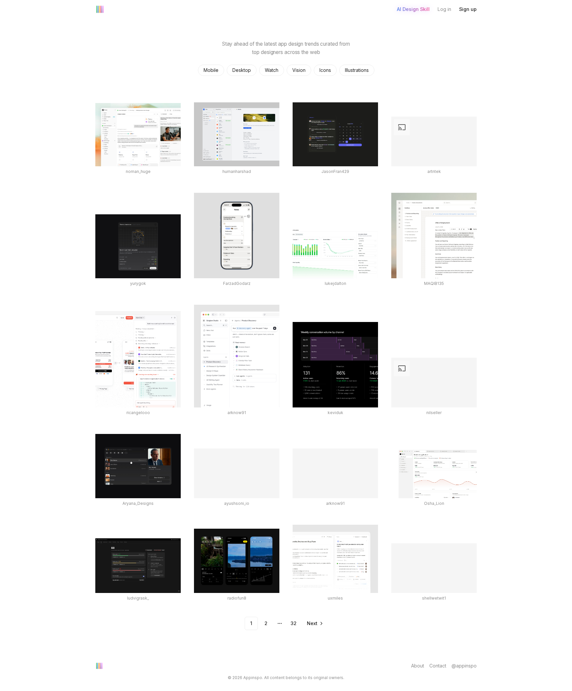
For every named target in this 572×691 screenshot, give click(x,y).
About (417, 665)
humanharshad (236, 171)
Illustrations (357, 70)
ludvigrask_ (138, 598)
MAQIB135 (434, 283)
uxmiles (335, 598)
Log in (444, 9)
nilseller (434, 412)
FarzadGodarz (237, 283)
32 (294, 623)
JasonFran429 (335, 171)
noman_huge (138, 171)
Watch (271, 70)
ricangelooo (138, 412)
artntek (434, 171)
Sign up (468, 9)
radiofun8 (236, 598)
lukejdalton (335, 283)
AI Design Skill (413, 9)
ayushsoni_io (236, 503)
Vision (299, 70)
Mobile (211, 70)
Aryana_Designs (138, 503)
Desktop (241, 70)
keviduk (335, 412)
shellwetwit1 (434, 598)
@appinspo (464, 665)
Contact (437, 665)
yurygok (138, 283)
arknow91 (236, 412)
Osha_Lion (434, 503)
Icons (325, 70)
